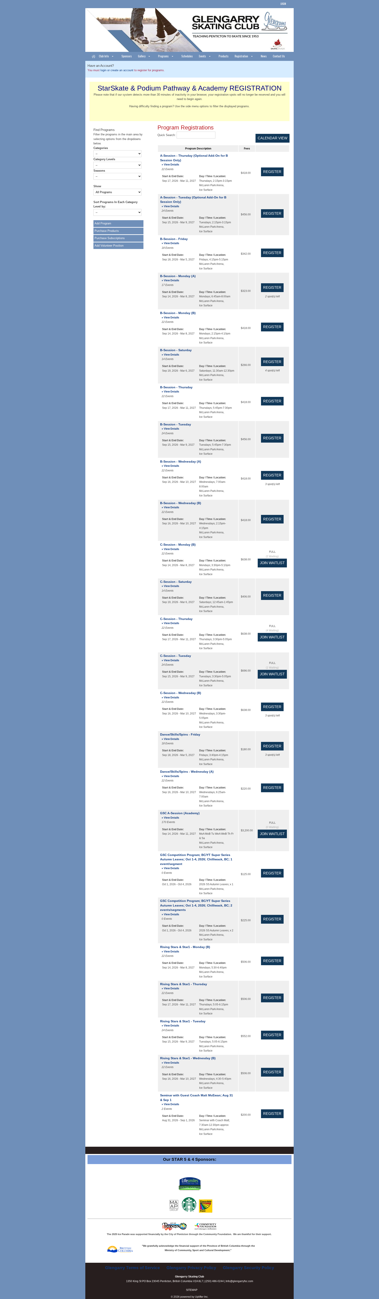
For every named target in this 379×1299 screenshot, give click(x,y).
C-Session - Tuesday (175, 658)
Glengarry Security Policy (248, 1267)
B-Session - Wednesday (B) (180, 505)
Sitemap (191, 1290)
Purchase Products (107, 231)
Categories (100, 148)
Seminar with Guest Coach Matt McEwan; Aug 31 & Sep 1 (196, 1100)
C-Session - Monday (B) (178, 546)
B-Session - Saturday (176, 352)
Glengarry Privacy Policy (191, 1267)
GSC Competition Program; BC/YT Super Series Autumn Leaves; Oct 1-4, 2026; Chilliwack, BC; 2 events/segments (196, 907)
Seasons (99, 170)
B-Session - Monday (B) (178, 315)
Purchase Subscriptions (110, 238)
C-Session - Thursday (176, 621)
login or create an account (116, 70)
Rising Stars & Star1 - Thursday (183, 986)
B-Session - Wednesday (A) (180, 463)
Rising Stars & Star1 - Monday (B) (185, 949)
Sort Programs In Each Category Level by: (115, 204)
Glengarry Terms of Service (132, 1267)
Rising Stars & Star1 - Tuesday (183, 1023)
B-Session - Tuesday (175, 426)
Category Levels (104, 159)
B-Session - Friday (174, 241)
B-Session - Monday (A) (178, 278)
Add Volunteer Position (109, 245)
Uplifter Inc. (201, 1296)
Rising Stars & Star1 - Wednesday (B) (188, 1060)
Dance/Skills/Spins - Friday (180, 736)
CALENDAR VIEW (272, 138)
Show (97, 186)
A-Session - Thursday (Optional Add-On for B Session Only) (194, 160)
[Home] (93, 56)
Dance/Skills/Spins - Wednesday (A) (187, 774)
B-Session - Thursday (176, 389)
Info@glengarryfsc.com (239, 1281)
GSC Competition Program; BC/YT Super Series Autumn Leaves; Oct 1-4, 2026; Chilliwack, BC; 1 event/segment (196, 861)
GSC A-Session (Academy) (180, 815)
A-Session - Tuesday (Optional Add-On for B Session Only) (193, 202)
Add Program (103, 223)
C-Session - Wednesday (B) (180, 695)
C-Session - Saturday (176, 584)
